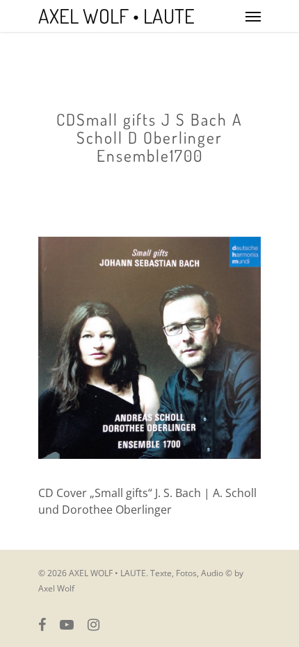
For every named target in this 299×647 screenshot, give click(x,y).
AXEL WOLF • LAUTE (116, 16)
